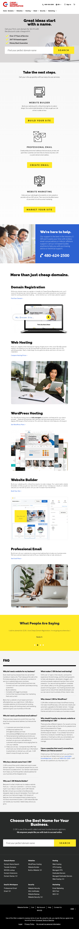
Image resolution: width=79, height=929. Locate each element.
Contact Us (58, 907)
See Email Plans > (16, 558)
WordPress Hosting (35, 864)
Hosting (28, 11)
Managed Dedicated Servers (62, 876)
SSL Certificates (33, 891)
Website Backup (33, 894)
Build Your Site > (16, 491)
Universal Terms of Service (45, 920)
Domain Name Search (11, 864)
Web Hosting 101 (58, 879)
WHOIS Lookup (9, 870)
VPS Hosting (57, 867)
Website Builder (33, 867)
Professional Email (10, 888)
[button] (34, 645)
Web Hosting (57, 864)
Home (5, 11)
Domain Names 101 (11, 876)
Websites (19, 11)
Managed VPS (58, 870)
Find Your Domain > (17, 298)
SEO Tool (56, 891)
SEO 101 (56, 894)
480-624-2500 (56, 255)
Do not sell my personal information (48, 924)
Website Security (34, 888)
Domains (11, 11)
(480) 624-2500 (65, 758)
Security (42, 11)
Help (49, 907)
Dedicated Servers (59, 873)
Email (35, 11)
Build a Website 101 (35, 870)
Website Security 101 (35, 897)
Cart (32, 907)
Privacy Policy (29, 924)
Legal (20, 924)
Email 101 (7, 891)
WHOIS (39, 910)
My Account (41, 907)
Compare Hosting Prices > (19, 355)
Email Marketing (58, 888)
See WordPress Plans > (18, 424)
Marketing (51, 11)
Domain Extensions (10, 873)
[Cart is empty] (74, 4)
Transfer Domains (10, 867)
